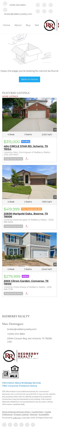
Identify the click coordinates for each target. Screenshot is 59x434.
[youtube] (44, 11)
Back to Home (29, 79)
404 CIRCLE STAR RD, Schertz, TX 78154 (26, 148)
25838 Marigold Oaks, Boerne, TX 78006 (26, 215)
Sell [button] (37, 25)
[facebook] (38, 5)
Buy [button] (28, 25)
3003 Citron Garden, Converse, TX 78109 (26, 282)
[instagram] (38, 11)
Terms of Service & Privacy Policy (16, 412)
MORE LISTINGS (10, 96)
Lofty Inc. (17, 418)
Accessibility (44, 414)
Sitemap (33, 414)
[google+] (51, 11)
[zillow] (51, 5)
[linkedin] (44, 5)
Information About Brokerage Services (21, 383)
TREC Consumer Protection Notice (19, 386)
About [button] (18, 25)
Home (6, 25)
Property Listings (21, 414)
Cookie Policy (38, 412)
